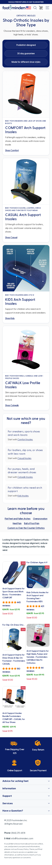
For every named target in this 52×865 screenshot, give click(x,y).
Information (9, 788)
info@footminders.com (22, 838)
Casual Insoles (24, 458)
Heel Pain (17, 523)
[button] (9, 602)
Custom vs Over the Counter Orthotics (26, 528)
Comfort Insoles (25, 440)
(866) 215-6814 (18, 833)
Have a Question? (12, 810)
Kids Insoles (23, 496)
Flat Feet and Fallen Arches (17, 519)
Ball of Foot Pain (31, 523)
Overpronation (40, 519)
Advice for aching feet (15, 781)
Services (7, 803)
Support (7, 795)
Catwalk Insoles (25, 477)
